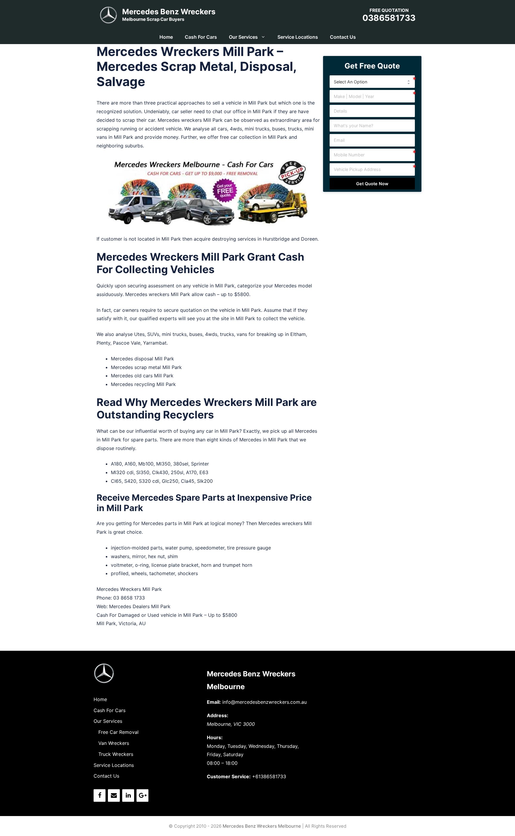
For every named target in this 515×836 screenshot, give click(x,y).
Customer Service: (229, 776)
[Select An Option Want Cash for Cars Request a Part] (372, 81)
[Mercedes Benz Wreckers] (108, 14)
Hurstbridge (276, 239)
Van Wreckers (113, 743)
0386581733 (388, 17)
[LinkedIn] (128, 795)
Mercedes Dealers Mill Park (139, 606)
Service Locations (297, 37)
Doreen (309, 239)
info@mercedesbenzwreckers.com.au (264, 702)
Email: (214, 702)
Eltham (298, 334)
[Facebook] (100, 795)
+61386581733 (269, 776)
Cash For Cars (201, 37)
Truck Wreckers (115, 754)
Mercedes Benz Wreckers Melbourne (262, 826)
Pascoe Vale (126, 343)
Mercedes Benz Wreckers (168, 11)
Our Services (243, 37)
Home (166, 37)
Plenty (103, 343)
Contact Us (343, 37)
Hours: (215, 737)
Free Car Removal (118, 732)
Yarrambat (155, 343)
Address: (217, 715)
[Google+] (142, 795)
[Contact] (114, 795)
